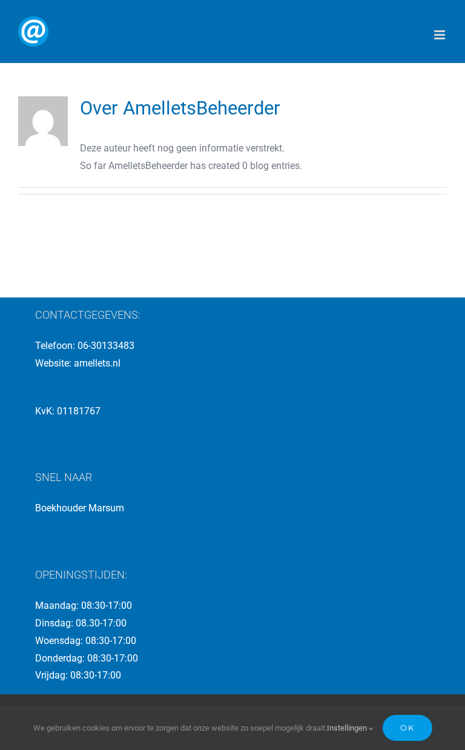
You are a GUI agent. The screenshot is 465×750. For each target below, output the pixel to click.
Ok (407, 727)
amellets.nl (97, 363)
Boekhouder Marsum (79, 508)
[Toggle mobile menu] (440, 34)
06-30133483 (106, 345)
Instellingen (348, 727)
